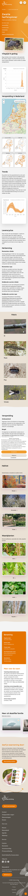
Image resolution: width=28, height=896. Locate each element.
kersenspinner (5, 301)
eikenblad (4, 300)
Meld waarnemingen (9, 806)
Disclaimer (14, 889)
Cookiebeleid (13, 457)
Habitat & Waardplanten (8, 34)
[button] (4, 101)
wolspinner (13, 286)
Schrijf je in (7, 874)
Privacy (14, 886)
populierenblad (5, 298)
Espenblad (4, 296)
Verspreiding (5, 25)
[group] (11, 729)
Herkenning (5, 29)
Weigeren (14, 455)
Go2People (16, 882)
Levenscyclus (5, 27)
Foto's (3, 32)
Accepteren (14, 451)
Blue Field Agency (14, 884)
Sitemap (14, 892)
